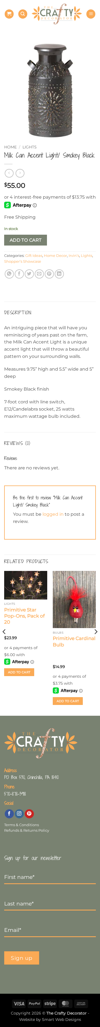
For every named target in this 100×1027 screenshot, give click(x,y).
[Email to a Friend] (39, 274)
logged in (53, 514)
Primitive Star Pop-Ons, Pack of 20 (24, 616)
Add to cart (26, 240)
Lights (29, 147)
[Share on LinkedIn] (59, 274)
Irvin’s (74, 256)
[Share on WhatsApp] (9, 274)
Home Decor (55, 256)
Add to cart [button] (19, 672)
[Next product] (9, 173)
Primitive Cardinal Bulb (74, 641)
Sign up (21, 958)
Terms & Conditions (21, 825)
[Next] (95, 642)
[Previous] (4, 642)
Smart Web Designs (61, 1019)
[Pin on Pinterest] (49, 274)
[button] (9, 14)
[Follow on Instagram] (19, 814)
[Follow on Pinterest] (29, 814)
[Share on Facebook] (19, 274)
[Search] (22, 14)
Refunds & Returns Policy (26, 830)
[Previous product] (20, 173)
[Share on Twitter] (29, 274)
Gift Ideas (33, 256)
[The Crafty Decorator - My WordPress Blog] (57, 14)
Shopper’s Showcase (22, 261)
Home (10, 147)
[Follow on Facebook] (9, 814)
